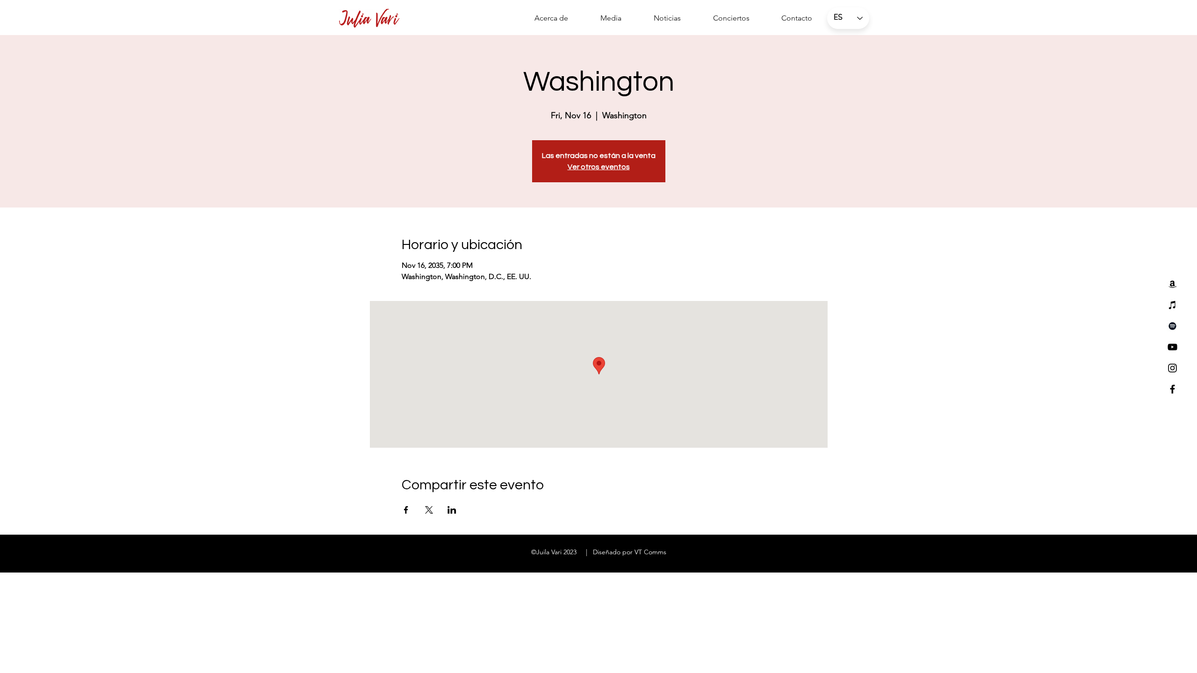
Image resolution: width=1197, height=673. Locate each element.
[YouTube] (1172, 347)
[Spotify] (1172, 326)
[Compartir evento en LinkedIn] (451, 510)
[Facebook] (1172, 389)
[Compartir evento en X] (429, 510)
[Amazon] (1172, 284)
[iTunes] (1172, 305)
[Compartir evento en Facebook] (406, 510)
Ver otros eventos (599, 167)
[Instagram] (1172, 368)
